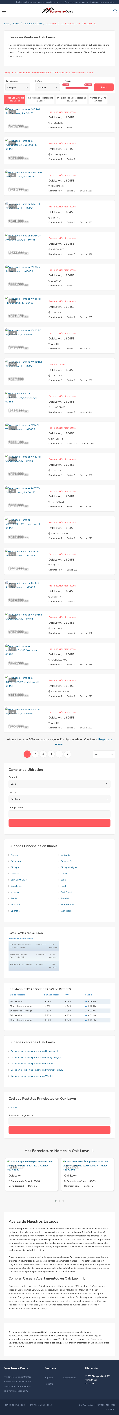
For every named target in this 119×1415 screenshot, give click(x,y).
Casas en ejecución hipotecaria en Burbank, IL (33, 1063)
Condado (13, 777)
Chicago (15, 867)
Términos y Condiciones (40, 1404)
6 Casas (40, 99)
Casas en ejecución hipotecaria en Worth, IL (32, 1076)
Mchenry (15, 892)
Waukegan (66, 910)
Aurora (14, 854)
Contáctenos (69, 1377)
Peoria (14, 898)
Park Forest (66, 892)
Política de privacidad (14, 1404)
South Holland (68, 904)
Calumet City (67, 861)
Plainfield (65, 898)
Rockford (15, 904)
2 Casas (98, 99)
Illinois (16, 23)
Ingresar (49, 1377)
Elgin (63, 879)
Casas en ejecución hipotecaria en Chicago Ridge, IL (36, 1057)
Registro (49, 1383)
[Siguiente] (67, 754)
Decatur (15, 873)
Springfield (16, 910)
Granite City (16, 886)
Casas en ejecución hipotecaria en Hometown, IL (35, 1051)
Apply (104, 87)
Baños (38, 81)
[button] (56, 1200)
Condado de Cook (32, 23)
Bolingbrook (17, 861)
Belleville (65, 854)
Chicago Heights (69, 867)
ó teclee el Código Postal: (21, 1115)
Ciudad (12, 792)
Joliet (63, 886)
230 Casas (71, 99)
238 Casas (14, 99)
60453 (14, 1107)
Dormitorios (11, 81)
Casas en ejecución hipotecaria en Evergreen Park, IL (37, 1069)
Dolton (64, 873)
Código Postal (16, 807)
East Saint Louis (19, 879)
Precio (68, 81)
